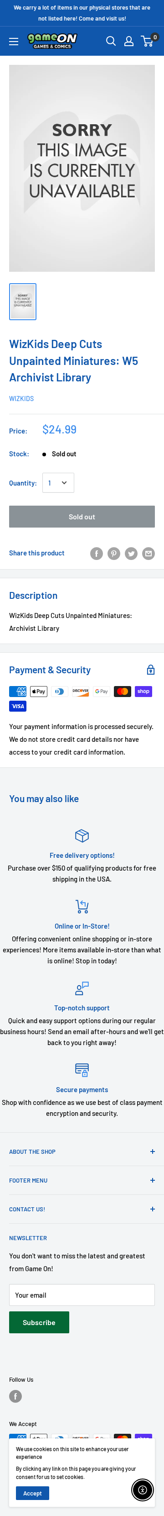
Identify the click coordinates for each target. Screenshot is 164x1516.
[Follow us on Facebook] (15, 1396)
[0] (147, 41)
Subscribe (39, 1322)
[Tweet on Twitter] (131, 553)
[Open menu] (13, 41)
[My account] (128, 41)
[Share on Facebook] (96, 553)
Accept (32, 1493)
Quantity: (23, 483)
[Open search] (111, 41)
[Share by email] (148, 553)
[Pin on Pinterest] (114, 553)
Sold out (82, 516)
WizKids (21, 398)
